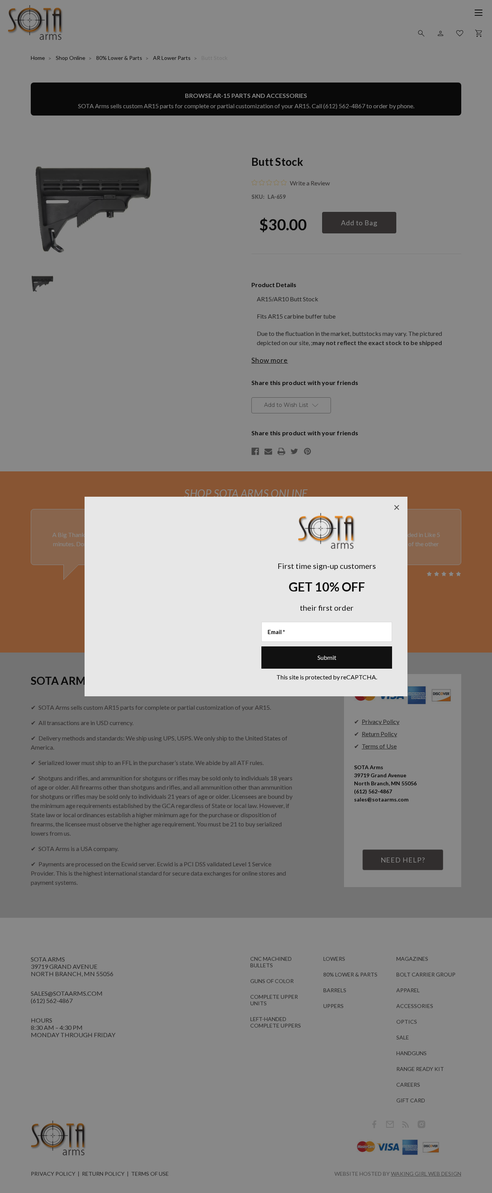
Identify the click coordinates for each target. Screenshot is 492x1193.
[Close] (397, 507)
